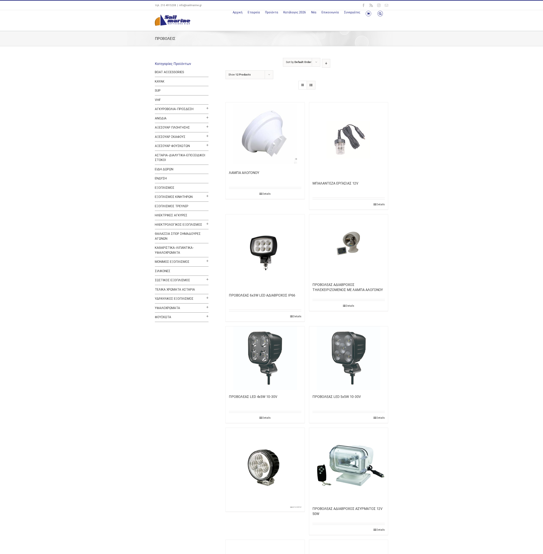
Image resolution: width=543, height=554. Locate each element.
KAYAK (159, 81)
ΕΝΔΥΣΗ (161, 178)
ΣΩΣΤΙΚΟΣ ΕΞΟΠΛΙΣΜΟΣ (172, 280)
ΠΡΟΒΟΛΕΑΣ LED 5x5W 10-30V (336, 397)
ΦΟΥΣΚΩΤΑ (163, 317)
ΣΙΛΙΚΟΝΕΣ (162, 271)
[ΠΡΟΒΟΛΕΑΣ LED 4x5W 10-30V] (265, 358)
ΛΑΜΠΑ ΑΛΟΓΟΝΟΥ (244, 173)
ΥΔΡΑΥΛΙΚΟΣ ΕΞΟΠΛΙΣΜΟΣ (174, 299)
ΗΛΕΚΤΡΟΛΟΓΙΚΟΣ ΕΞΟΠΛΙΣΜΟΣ (178, 225)
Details (266, 193)
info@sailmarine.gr (190, 5)
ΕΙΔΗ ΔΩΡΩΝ (164, 169)
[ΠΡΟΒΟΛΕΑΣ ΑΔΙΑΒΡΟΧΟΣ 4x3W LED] (265, 453)
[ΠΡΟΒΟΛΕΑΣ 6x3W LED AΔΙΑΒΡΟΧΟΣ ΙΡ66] (265, 251)
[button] (380, 13)
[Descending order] (326, 63)
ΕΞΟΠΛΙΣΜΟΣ (164, 188)
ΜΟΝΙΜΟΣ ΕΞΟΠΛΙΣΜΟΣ (172, 262)
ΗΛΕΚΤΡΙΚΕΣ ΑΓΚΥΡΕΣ (171, 215)
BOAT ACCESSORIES (169, 72)
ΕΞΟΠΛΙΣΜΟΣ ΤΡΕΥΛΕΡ (171, 206)
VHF (158, 100)
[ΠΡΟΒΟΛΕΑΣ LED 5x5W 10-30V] (348, 358)
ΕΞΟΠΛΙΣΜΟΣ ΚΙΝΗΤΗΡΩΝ (174, 197)
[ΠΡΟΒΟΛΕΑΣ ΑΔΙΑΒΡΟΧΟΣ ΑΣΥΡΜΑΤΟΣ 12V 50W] (348, 465)
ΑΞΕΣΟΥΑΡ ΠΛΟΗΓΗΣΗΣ (172, 127)
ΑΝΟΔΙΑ (161, 118)
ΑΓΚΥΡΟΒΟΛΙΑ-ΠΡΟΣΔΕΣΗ (174, 109)
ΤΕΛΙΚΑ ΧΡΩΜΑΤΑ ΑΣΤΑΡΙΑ (175, 289)
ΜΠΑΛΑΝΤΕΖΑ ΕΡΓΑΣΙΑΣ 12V (335, 183)
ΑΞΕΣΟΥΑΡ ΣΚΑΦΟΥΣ (170, 137)
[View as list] (311, 85)
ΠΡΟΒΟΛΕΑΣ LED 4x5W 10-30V (253, 397)
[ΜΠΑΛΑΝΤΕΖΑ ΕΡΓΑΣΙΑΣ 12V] (348, 139)
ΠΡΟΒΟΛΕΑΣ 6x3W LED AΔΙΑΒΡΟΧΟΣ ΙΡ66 (262, 295)
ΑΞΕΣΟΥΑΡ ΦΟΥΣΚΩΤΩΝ (172, 146)
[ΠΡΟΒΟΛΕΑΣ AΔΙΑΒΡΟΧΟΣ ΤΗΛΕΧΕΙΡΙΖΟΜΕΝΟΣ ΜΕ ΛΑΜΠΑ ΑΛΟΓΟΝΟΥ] (348, 246)
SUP (158, 90)
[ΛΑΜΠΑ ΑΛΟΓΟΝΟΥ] (265, 134)
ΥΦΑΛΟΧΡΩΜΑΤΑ (167, 308)
